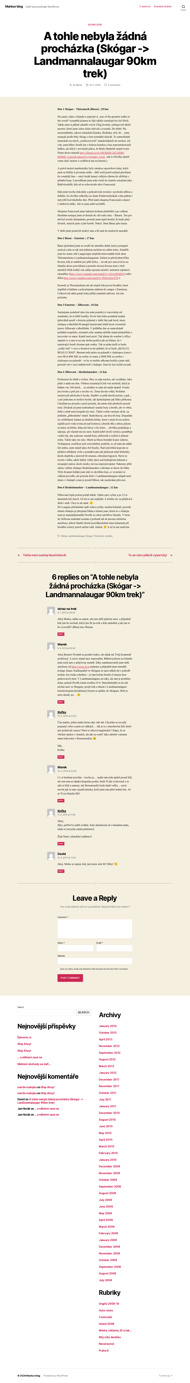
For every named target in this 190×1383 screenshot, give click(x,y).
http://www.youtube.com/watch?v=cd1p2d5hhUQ (97, 274)
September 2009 (110, 1186)
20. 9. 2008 (95, 85)
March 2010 (106, 1146)
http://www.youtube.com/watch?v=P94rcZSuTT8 (91, 278)
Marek (79, 85)
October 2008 (108, 1260)
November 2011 (109, 1086)
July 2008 (105, 1280)
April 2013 (105, 1039)
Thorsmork (98, 536)
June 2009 (106, 1206)
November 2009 (109, 1173)
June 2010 (106, 1126)
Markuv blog (14, 6)
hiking (64, 536)
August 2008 (107, 1273)
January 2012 (107, 1072)
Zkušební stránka (163, 6)
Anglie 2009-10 (109, 1303)
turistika (108, 536)
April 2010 (105, 1139)
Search (20, 1007)
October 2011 (107, 1093)
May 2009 (105, 1213)
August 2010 (107, 1119)
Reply (60, 634)
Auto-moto (106, 1310)
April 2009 (106, 1220)
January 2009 (108, 1240)
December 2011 (109, 1079)
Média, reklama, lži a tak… (115, 1330)
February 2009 (108, 1233)
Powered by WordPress (55, 1375)
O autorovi (145, 6)
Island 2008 (95, 24)
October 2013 (108, 1032)
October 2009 (108, 1179)
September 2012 (109, 1052)
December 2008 (109, 1246)
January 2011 (107, 1106)
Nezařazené (106, 1343)
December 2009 (109, 1166)
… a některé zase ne (29, 1057)
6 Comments (114, 85)
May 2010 (105, 1133)
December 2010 (109, 1113)
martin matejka (27, 1087)
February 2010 (108, 1153)
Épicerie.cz (24, 1037)
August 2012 (107, 1059)
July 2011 (105, 1099)
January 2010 (108, 1159)
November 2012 (109, 1046)
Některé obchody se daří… (34, 1064)
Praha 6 (104, 1350)
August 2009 (107, 1193)
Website (61, 956)
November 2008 (109, 1253)
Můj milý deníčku (110, 1337)
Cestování (105, 1317)
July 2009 (105, 1200)
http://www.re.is (80, 666)
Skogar (89, 536)
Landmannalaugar (76, 536)
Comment (63, 917)
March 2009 (107, 1226)
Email (99, 943)
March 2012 (106, 1066)
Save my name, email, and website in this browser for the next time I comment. (94, 969)
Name (61, 943)
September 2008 (110, 1266)
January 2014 (108, 1026)
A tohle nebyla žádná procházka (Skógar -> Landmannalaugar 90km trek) (50, 1101)
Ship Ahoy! (24, 1044)
